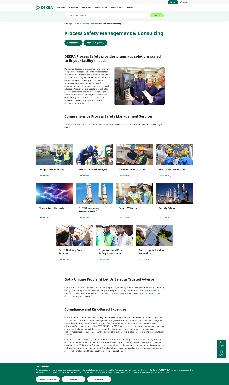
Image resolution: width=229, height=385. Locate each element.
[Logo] (45, 7)
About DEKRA (101, 7)
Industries (73, 7)
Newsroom (116, 7)
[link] (186, 2)
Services (61, 7)
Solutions (86, 7)
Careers (129, 7)
